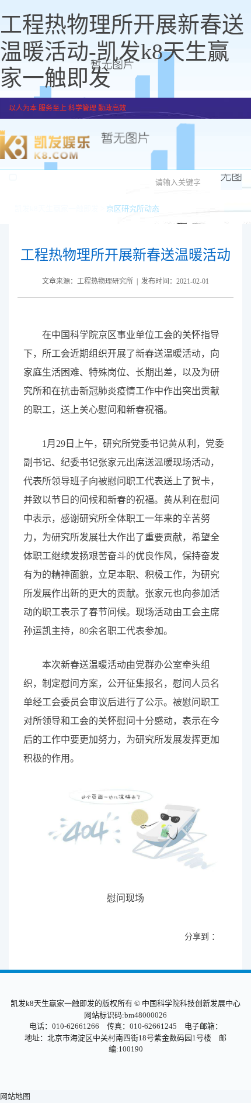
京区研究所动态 (132, 208)
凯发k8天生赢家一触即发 (57, 208)
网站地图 (15, 1096)
